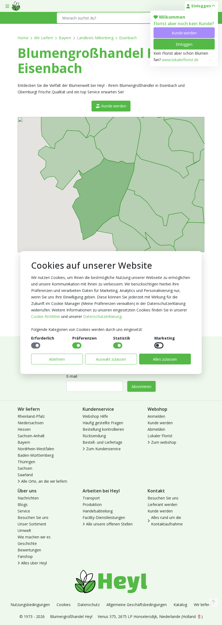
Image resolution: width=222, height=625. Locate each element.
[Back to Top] (213, 602)
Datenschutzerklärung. (102, 316)
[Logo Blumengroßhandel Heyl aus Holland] (16, 6)
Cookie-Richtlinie (45, 316)
